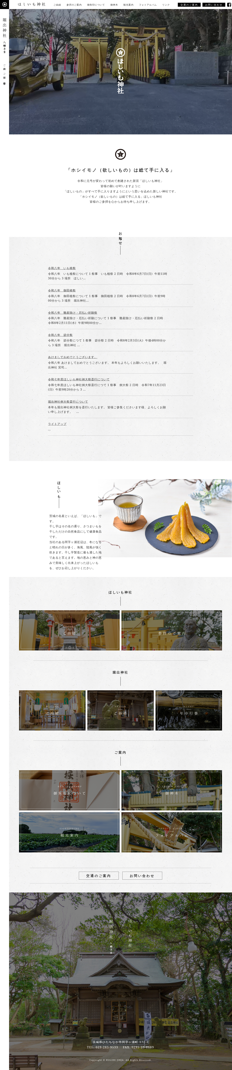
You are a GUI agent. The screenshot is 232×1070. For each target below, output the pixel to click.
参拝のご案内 (74, 4)
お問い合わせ (214, 4)
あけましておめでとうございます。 (72, 357)
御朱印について (96, 4)
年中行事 (4, 80)
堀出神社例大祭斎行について (68, 402)
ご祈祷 (4, 73)
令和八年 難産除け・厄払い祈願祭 (72, 313)
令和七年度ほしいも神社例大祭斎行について (79, 379)
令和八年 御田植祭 (62, 290)
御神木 (114, 4)
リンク (166, 4)
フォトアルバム (148, 4)
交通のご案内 (189, 4)
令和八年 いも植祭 (62, 268)
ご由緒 (57, 4)
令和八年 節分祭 (60, 335)
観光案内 (128, 4)
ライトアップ (57, 424)
